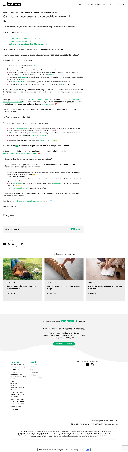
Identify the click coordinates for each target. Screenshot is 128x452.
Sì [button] (73, 229)
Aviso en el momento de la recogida (51, 450)
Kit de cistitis (15, 407)
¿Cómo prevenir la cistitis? (20, 41)
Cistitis (82, 4)
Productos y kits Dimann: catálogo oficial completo (17, 402)
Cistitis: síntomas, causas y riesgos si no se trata (17, 367)
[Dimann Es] (17, 4)
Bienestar (32, 370)
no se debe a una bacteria (37, 99)
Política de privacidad (111, 424)
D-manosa (92, 4)
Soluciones (101, 4)
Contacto (120, 4)
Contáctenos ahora (64, 343)
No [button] (79, 229)
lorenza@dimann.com (111, 421)
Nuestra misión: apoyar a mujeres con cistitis (17, 395)
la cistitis (65, 84)
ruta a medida (57, 183)
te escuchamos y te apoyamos (29, 201)
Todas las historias (36, 378)
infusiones (51, 74)
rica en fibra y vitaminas (38, 135)
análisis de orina (13, 179)
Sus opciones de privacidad (75, 450)
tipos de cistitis (48, 104)
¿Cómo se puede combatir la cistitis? (25, 38)
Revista (113, 4)
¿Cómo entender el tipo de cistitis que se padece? (30, 44)
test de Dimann (18, 183)
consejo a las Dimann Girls (20, 188)
